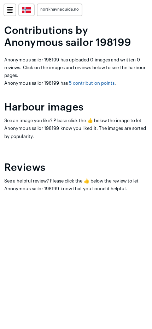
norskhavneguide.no (59, 9)
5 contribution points (92, 83)
